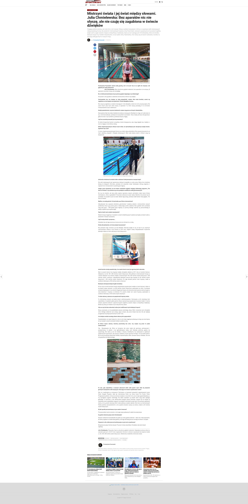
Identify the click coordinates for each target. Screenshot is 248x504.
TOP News (119, 5)
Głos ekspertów (101, 5)
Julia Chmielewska (123, 438)
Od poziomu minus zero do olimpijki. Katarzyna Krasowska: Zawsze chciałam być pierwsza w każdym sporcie (151, 471)
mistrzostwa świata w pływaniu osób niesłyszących (110, 440)
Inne (125, 5)
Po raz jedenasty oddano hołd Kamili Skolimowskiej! (94, 469)
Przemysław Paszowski (98, 40)
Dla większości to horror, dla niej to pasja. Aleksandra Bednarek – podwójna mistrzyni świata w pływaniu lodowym (133, 471)
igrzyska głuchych (114, 438)
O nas (129, 5)
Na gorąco (92, 5)
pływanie (124, 440)
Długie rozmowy (111, 5)
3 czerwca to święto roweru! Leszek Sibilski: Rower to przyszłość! (114, 469)
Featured (107, 438)
